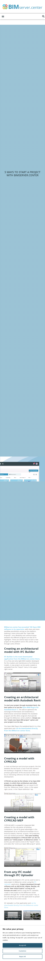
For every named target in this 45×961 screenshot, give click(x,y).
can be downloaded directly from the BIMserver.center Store (21, 905)
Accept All (22, 945)
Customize (22, 951)
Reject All (22, 956)
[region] (22, 943)
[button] (3, 16)
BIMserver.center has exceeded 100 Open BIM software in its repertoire (22, 628)
